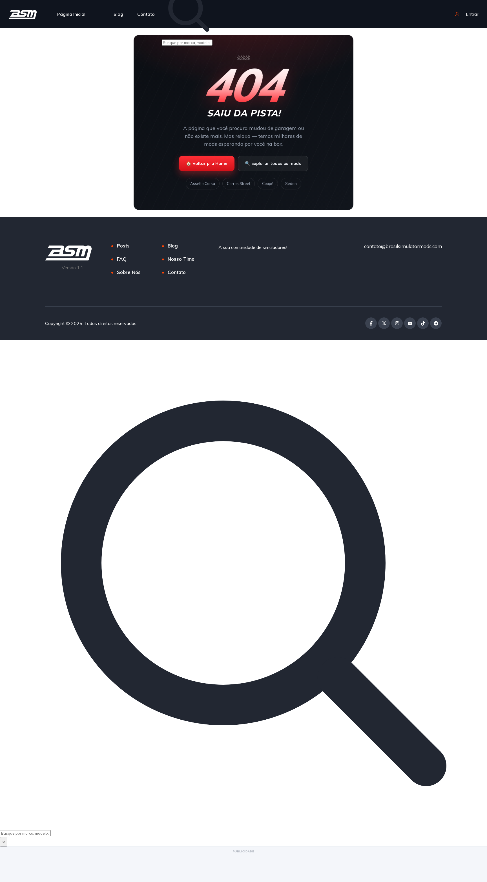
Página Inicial (71, 14)
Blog (118, 14)
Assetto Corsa (202, 183)
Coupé (267, 183)
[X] (384, 323)
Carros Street (238, 183)
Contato (146, 14)
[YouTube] (410, 323)
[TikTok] (423, 323)
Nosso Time (181, 259)
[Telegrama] (436, 323)
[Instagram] (397, 323)
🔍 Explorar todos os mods (273, 163)
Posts (123, 246)
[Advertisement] (243, 867)
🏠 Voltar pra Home (206, 163)
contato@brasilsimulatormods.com (403, 246)
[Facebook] (371, 323)
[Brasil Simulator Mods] (22, 14)
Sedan (291, 183)
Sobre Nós (129, 272)
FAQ (122, 259)
